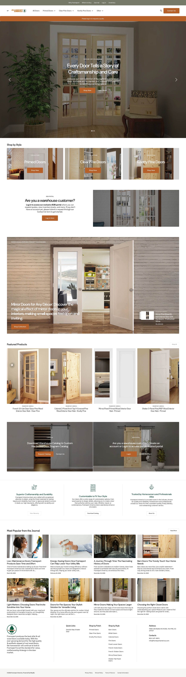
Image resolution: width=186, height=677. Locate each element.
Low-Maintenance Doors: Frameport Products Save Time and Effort (24, 562)
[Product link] (147, 315)
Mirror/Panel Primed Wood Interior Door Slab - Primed (115, 409)
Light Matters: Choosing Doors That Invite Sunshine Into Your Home (26, 606)
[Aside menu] (9, 10)
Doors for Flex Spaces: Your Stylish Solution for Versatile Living (66, 606)
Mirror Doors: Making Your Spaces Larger (113, 604)
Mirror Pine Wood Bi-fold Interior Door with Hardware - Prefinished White (165, 317)
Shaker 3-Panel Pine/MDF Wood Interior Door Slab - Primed (158, 409)
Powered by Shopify (29, 673)
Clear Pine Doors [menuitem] (65, 11)
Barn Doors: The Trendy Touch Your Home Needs (156, 562)
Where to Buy (86, 3)
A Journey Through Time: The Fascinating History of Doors (113, 562)
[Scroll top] (183, 674)
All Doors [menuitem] (36, 11)
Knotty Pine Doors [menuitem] (84, 11)
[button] (161, 10)
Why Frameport (74, 3)
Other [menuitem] (99, 11)
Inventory (112, 3)
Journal (97, 3)
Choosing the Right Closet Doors (152, 604)
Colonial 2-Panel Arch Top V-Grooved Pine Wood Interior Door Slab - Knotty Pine (71, 409)
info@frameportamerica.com (159, 641)
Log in (104, 3)
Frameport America (17, 673)
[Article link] (28, 546)
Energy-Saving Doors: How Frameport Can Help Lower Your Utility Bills (68, 562)
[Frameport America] (19, 10)
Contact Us (171, 11)
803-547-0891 (154, 638)
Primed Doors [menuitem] (48, 11)
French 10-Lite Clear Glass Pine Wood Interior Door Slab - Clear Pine (28, 409)
